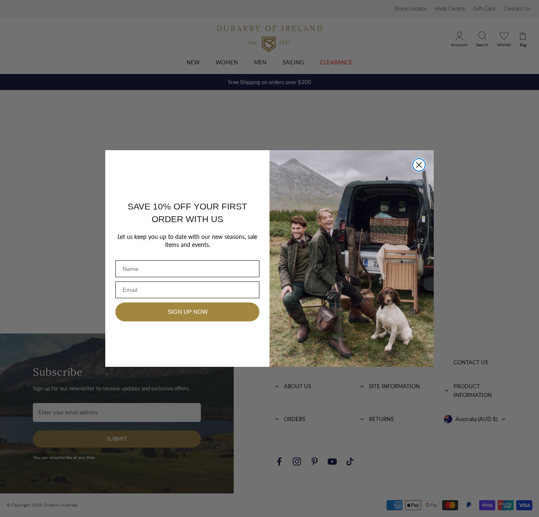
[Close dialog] (419, 165)
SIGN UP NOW (188, 311)
